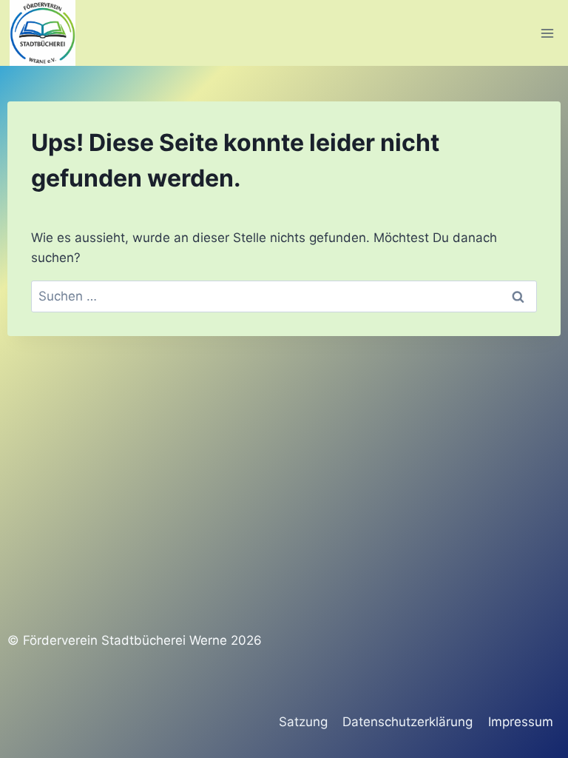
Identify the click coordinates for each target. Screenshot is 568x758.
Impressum (520, 721)
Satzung (303, 721)
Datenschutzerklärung (407, 721)
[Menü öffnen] (547, 32)
